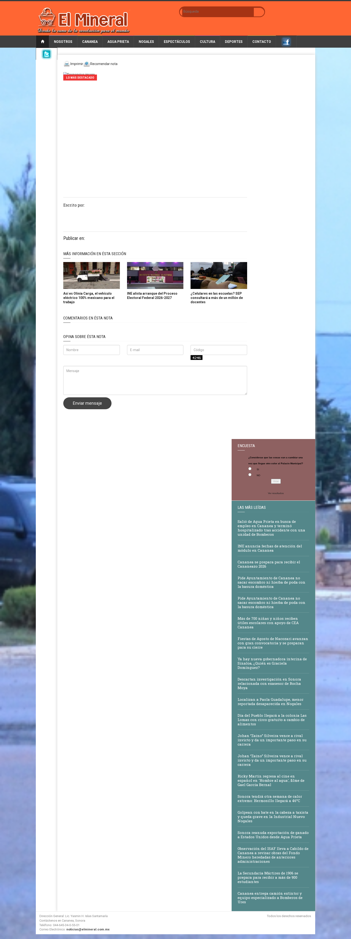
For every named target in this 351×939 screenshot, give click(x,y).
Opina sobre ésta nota (84, 336)
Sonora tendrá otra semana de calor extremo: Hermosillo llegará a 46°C (270, 798)
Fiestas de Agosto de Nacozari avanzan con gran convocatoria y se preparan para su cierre (273, 642)
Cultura (207, 42)
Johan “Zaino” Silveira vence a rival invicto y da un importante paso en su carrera (272, 739)
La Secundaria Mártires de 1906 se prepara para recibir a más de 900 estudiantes (268, 877)
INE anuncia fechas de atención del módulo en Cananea (270, 548)
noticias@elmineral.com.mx (88, 929)
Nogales (146, 42)
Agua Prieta (118, 42)
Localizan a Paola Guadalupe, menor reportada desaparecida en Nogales (270, 701)
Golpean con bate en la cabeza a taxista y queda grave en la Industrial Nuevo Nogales (273, 816)
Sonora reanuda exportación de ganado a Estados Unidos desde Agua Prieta (273, 834)
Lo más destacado (80, 77)
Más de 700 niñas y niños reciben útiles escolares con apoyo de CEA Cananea (268, 622)
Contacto (261, 42)
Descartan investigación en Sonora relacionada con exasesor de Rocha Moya (269, 683)
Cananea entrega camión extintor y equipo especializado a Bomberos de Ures (270, 897)
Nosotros (63, 42)
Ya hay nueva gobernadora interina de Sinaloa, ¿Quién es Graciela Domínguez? (272, 663)
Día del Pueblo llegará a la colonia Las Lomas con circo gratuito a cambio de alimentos (272, 719)
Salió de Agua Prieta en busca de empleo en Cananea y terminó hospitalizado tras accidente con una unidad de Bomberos (271, 527)
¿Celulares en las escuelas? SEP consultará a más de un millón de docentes (217, 298)
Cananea (90, 42)
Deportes (234, 42)
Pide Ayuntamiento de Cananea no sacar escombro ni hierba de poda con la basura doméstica (271, 582)
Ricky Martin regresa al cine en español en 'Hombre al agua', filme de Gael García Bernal (271, 780)
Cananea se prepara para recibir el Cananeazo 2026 (269, 564)
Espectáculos (177, 42)
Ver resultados (276, 493)
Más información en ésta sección (94, 253)
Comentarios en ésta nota (88, 318)
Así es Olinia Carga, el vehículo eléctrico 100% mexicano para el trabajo (88, 298)
